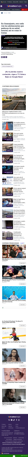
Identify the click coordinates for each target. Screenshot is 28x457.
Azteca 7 (21, 1)
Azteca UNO (15, 1)
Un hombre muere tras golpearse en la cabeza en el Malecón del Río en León (19, 126)
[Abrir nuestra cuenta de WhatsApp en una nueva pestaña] (19, 420)
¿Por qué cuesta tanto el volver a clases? (18, 135)
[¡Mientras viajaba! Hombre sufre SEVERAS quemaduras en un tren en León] (14, 99)
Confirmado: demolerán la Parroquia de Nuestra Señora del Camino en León (19, 235)
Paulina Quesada (9, 54)
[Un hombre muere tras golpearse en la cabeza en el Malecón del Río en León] (7, 126)
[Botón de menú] (1, 6)
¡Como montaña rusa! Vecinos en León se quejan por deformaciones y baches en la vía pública (19, 148)
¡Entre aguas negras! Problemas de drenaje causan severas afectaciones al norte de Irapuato (20, 192)
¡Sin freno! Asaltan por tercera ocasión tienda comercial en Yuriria (20, 212)
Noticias (2, 9)
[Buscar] (26, 6)
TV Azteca (9, 1)
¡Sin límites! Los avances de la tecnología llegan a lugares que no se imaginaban (19, 158)
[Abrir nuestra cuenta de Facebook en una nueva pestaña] (16, 420)
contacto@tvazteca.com (19, 432)
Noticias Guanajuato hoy (7, 66)
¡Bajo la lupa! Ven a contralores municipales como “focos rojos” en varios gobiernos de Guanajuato (19, 203)
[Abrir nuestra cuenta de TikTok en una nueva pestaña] (14, 420)
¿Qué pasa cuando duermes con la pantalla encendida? (19, 168)
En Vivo (25, 9)
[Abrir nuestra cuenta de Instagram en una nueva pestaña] (11, 420)
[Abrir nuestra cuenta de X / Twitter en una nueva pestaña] (9, 420)
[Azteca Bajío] (14, 6)
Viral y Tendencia (16, 9)
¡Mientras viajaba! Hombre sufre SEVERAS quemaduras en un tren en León (13, 113)
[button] (14, 456)
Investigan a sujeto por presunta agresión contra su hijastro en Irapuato (19, 223)
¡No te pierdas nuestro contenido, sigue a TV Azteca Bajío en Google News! (14, 74)
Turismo (8, 9)
